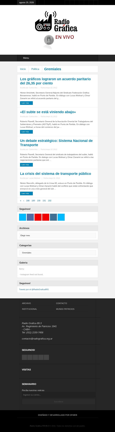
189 (33, 200)
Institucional (29, 309)
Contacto (61, 303)
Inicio (23, 69)
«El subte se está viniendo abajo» (48, 112)
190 (38, 200)
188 (27, 200)
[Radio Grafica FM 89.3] (57, 22)
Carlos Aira (33, 88)
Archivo (26, 303)
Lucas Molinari (34, 178)
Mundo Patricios (65, 309)
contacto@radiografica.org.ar (37, 338)
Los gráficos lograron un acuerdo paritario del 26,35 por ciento (55, 81)
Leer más (25, 103)
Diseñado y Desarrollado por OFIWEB (57, 415)
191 (44, 200)
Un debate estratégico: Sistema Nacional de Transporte (56, 143)
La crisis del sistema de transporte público (55, 174)
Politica (35, 69)
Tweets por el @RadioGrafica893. (34, 289)
